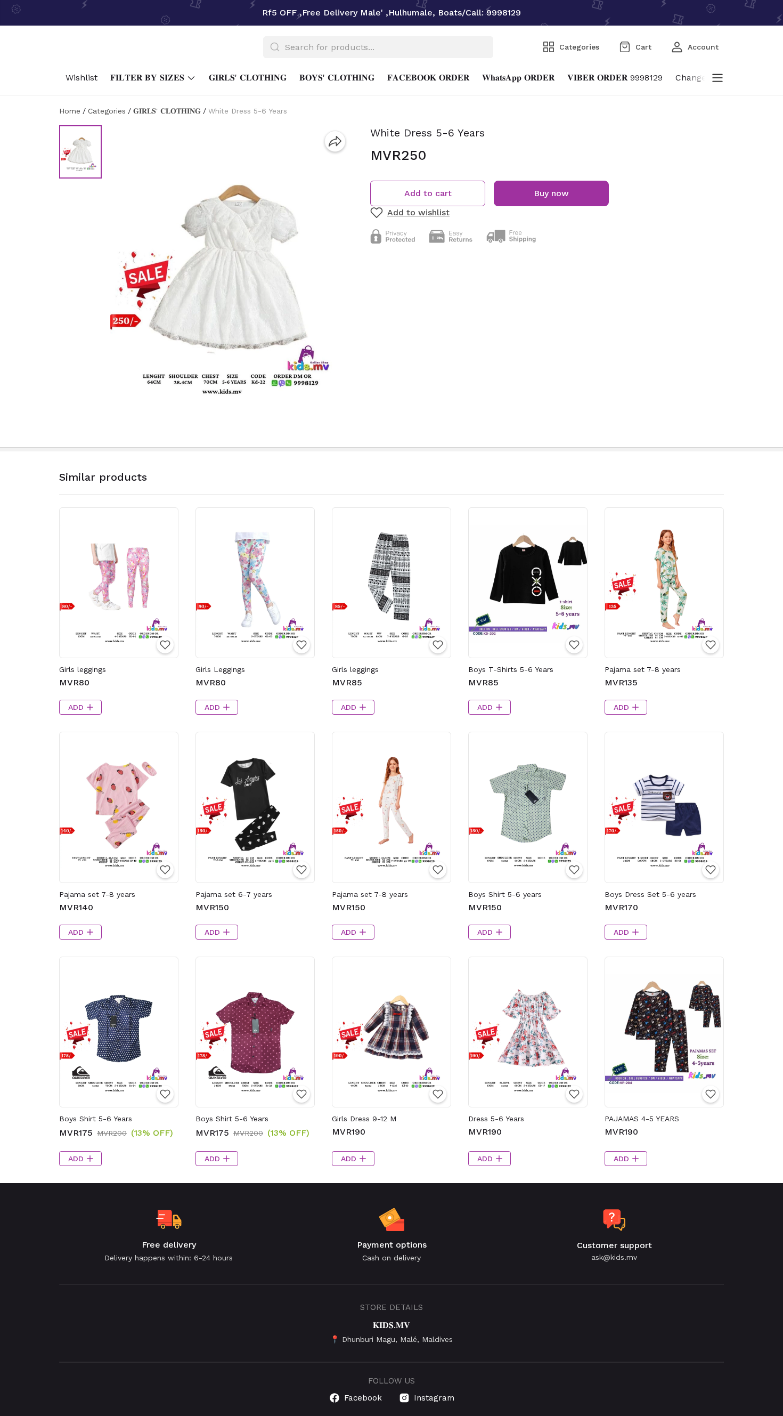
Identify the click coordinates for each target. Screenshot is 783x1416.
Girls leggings (82, 669)
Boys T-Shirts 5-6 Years (510, 669)
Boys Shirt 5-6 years (505, 894)
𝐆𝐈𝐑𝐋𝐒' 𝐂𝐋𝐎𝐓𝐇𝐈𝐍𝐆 (248, 77)
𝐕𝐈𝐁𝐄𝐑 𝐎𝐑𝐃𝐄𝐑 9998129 (615, 77)
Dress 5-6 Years (496, 1118)
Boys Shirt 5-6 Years (95, 1118)
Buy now (551, 193)
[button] (80, 152)
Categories (107, 111)
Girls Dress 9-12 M (364, 1118)
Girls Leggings (220, 669)
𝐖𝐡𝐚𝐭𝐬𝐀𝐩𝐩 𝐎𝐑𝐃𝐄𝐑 (518, 77)
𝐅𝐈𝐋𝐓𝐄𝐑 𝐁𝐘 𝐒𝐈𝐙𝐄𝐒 (147, 77)
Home (69, 111)
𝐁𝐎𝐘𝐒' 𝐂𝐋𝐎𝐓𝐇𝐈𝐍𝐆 (336, 77)
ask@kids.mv (614, 1257)
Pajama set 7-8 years (643, 669)
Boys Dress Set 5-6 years (650, 894)
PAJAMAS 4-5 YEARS (642, 1118)
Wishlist (81, 77)
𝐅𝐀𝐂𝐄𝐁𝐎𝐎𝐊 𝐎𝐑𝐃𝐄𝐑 (428, 77)
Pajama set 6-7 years (233, 894)
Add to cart (428, 193)
